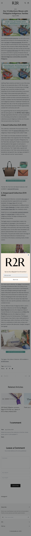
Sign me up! (15, 279)
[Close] (28, 255)
